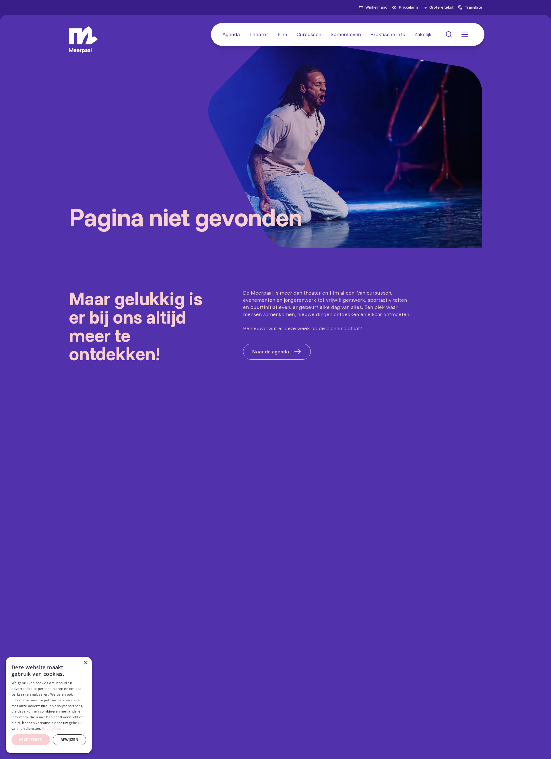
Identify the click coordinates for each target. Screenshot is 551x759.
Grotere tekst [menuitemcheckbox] (441, 7)
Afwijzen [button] (69, 739)
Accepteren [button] (30, 739)
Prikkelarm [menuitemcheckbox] (408, 7)
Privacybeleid (53, 728)
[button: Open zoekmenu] (449, 34)
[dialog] (49, 705)
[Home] (83, 39)
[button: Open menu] (465, 34)
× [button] (85, 663)
